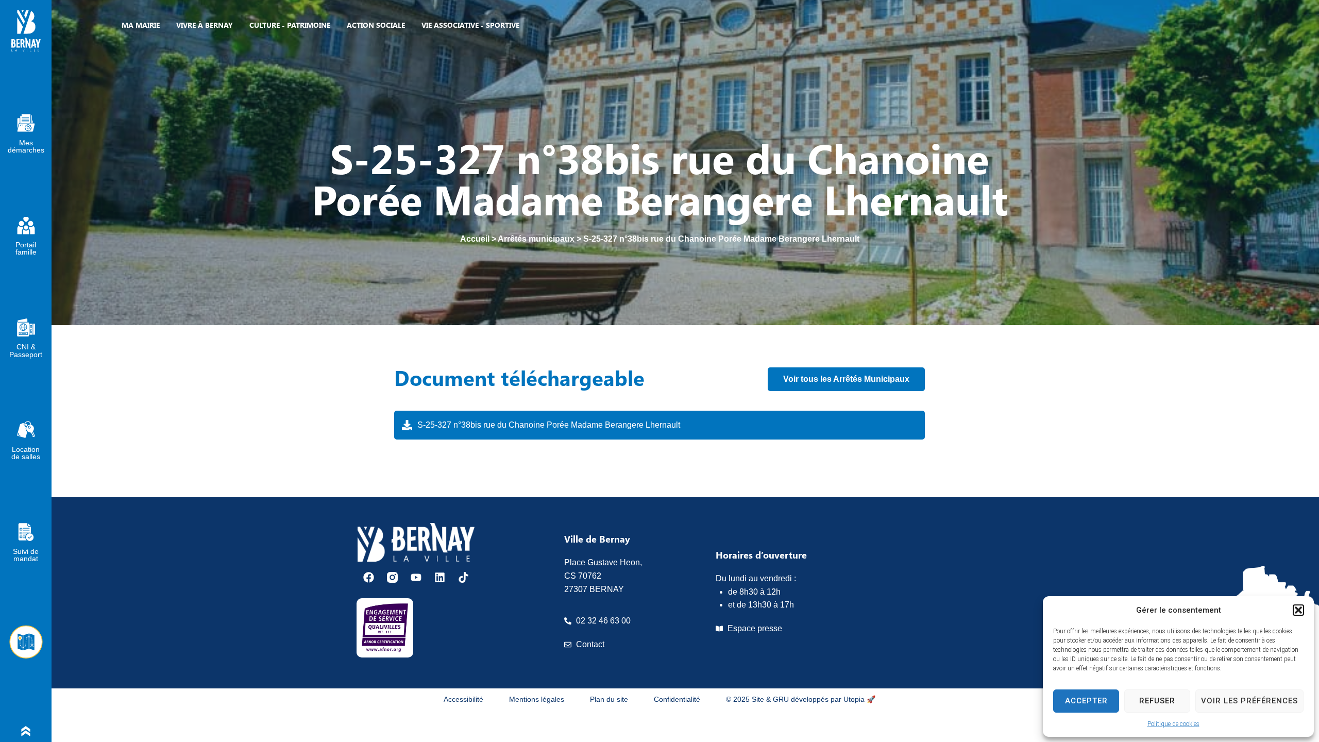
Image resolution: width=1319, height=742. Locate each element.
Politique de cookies (1173, 724)
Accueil (474, 238)
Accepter (1086, 700)
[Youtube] (416, 577)
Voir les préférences (1249, 700)
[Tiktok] (463, 577)
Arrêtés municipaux (536, 238)
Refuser (1157, 700)
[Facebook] (368, 577)
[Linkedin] (439, 577)
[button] (1298, 610)
